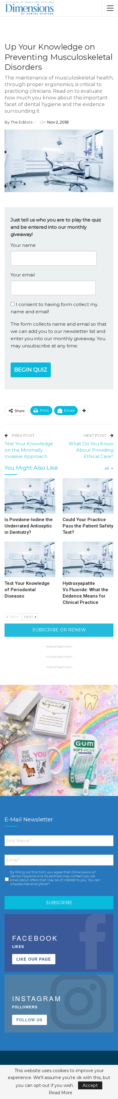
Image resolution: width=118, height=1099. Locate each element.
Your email (23, 275)
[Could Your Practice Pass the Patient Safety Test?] (88, 496)
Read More (60, 1093)
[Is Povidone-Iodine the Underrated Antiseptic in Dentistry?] (30, 496)
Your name (23, 245)
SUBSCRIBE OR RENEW (59, 630)
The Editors (21, 122)
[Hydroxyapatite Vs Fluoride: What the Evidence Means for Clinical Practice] (88, 559)
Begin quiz (30, 369)
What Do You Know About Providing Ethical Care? (90, 450)
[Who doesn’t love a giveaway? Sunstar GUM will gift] (59, 744)
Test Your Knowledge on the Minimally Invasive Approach (29, 450)
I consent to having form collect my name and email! (54, 307)
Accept (90, 1085)
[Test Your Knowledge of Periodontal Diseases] (30, 559)
